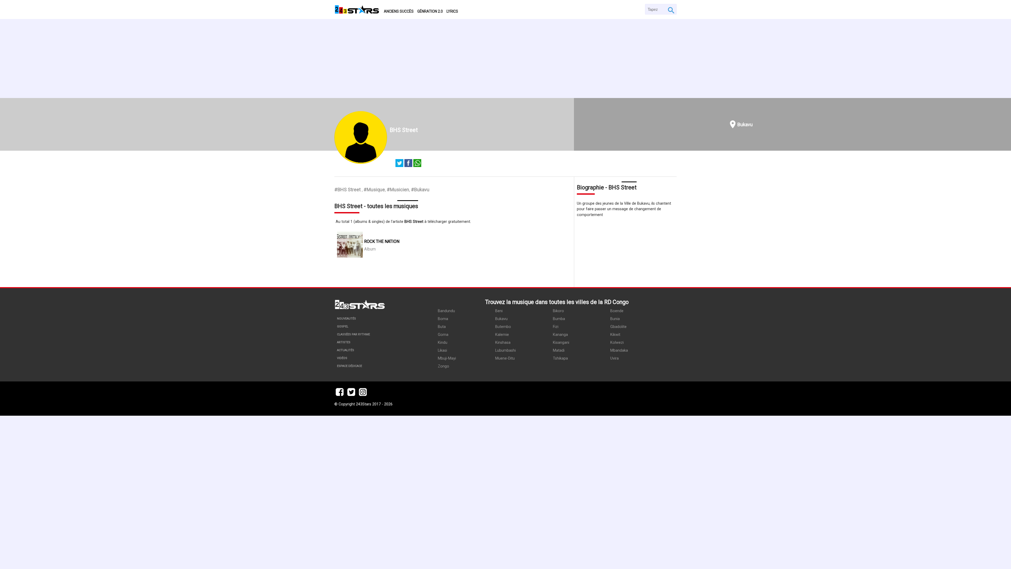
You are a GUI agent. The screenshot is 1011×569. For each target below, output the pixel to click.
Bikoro (558, 311)
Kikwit (615, 334)
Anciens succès (399, 11)
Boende (616, 311)
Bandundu (446, 311)
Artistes (343, 342)
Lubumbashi (505, 350)
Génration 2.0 (430, 11)
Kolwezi (617, 342)
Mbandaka (619, 350)
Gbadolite (618, 327)
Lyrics (452, 11)
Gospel (342, 326)
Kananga (560, 334)
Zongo (443, 366)
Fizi (555, 327)
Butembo (503, 327)
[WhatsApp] (417, 163)
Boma (443, 319)
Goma (443, 334)
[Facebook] (408, 163)
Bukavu (745, 124)
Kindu (442, 342)
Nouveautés (346, 318)
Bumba (559, 319)
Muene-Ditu (505, 358)
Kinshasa (503, 342)
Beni (499, 311)
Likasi (442, 350)
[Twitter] (399, 163)
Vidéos (342, 358)
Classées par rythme (353, 334)
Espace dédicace (349, 366)
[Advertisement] (505, 58)
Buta (442, 327)
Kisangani (561, 342)
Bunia (615, 319)
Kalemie (502, 334)
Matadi (558, 350)
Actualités (345, 350)
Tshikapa (560, 358)
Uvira (614, 358)
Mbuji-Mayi (447, 358)
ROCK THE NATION (381, 241)
